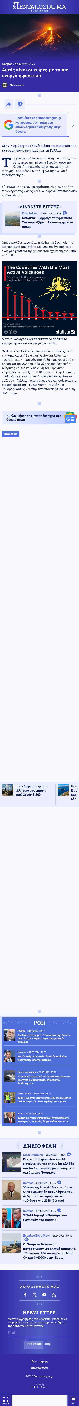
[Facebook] (25, 1295)
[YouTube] (44, 1295)
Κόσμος (7, 64)
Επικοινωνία (39, 1367)
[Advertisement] (39, 613)
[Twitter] (35, 1295)
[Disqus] (39, 858)
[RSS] (54, 1295)
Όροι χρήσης (40, 1361)
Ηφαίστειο (10, 434)
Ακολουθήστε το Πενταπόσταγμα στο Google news (33, 418)
